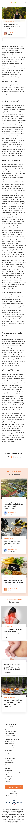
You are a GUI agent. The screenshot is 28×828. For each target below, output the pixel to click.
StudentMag (10, 819)
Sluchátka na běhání (10, 731)
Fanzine (4, 819)
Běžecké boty (8, 750)
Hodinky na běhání (10, 741)
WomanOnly (14, 816)
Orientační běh (9, 781)
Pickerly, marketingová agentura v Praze (13, 814)
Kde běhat (6, 499)
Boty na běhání (9, 727)
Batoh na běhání (9, 748)
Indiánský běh (8, 777)
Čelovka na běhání (10, 746)
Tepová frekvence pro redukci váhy (13, 773)
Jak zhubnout (8, 771)
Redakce (10, 32)
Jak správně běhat (10, 758)
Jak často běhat (9, 760)
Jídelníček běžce (8, 538)
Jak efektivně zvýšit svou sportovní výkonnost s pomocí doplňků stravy (12, 544)
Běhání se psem (9, 765)
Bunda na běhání (9, 733)
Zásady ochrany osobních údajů (14, 796)
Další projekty (14, 794)
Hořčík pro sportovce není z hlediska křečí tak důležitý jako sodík (13, 583)
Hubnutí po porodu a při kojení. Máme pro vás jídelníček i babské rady (12, 667)
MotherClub (21, 816)
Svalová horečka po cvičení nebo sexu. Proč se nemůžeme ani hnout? (13, 632)
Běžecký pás (8, 779)
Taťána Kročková (12, 589)
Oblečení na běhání (10, 735)
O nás (14, 791)
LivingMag (14, 821)
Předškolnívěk (15, 818)
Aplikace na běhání (10, 729)
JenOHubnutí (13, 823)
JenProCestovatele (19, 819)
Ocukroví (19, 821)
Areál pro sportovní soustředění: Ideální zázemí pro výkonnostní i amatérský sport (13, 505)
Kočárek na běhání (10, 743)
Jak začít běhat (9, 756)
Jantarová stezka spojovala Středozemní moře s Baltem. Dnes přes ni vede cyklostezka (14, 703)
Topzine (22, 818)
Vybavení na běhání (9, 22)
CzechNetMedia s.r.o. (16, 809)
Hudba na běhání (9, 762)
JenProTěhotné (7, 818)
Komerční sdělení (12, 512)
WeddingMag (7, 821)
